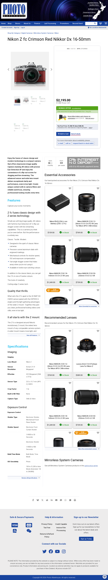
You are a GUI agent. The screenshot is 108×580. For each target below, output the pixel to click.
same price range (91, 466)
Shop (9, 23)
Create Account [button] (7, 27)
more (90, 127)
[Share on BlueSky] (37, 500)
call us (67, 143)
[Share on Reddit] (47, 500)
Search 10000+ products (91, 23)
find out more (90, 118)
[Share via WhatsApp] (65, 500)
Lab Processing (50, 23)
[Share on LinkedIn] (51, 500)
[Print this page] (75, 500)
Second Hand (77, 23)
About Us (27, 23)
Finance (37, 23)
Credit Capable (61, 524)
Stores (17, 23)
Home (3, 23)
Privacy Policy (46, 524)
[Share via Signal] (70, 500)
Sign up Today (86, 539)
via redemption (76, 108)
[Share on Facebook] (33, 500)
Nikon (57, 33)
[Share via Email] (56, 500)
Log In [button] (23, 27)
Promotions (64, 23)
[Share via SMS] (61, 500)
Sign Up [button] (16, 27)
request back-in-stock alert (83, 143)
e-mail (60, 143)
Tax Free (47, 528)
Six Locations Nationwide (98, 27)
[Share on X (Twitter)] (42, 500)
